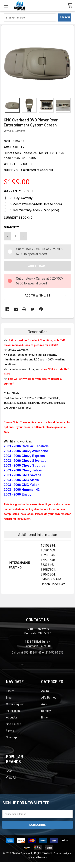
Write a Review (14, 131)
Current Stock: (18, 217)
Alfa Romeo (48, 697)
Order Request (15, 704)
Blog (9, 697)
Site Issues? (13, 724)
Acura (45, 691)
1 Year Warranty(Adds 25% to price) (34, 210)
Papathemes (39, 857)
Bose (9, 771)
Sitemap (11, 737)
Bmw (44, 717)
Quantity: (12, 227)
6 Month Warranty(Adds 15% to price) (36, 204)
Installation (13, 710)
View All (11, 777)
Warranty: (20, 191)
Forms (10, 730)
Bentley (46, 710)
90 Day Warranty (21, 198)
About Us (12, 717)
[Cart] (71, 5)
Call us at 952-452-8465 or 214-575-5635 (37, 652)
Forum (10, 691)
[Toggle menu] (5, 5)
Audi (44, 704)
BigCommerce (43, 853)
